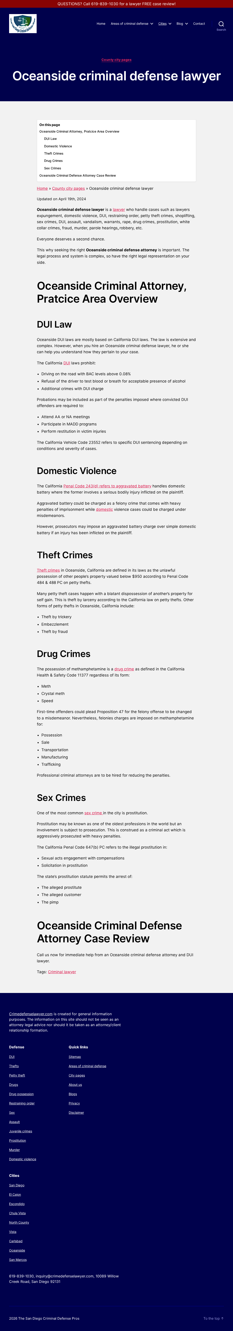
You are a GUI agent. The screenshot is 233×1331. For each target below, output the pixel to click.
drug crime (124, 669)
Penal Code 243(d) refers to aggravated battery (107, 486)
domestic (104, 509)
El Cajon (15, 1194)
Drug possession (21, 1094)
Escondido (17, 1204)
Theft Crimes (53, 153)
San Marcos (18, 1260)
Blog (180, 23)
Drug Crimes (53, 161)
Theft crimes (48, 570)
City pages (77, 1075)
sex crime (93, 813)
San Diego (16, 1185)
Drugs (13, 1085)
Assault (14, 1122)
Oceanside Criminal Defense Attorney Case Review (77, 175)
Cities (162, 23)
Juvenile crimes (20, 1131)
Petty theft (17, 1075)
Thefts (14, 1066)
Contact (199, 23)
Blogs (73, 1094)
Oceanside (17, 1250)
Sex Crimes (52, 168)
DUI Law (51, 139)
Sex (12, 1112)
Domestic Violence (58, 146)
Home (101, 23)
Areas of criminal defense (129, 23)
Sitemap (75, 1057)
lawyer (119, 209)
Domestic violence (22, 1159)
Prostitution (17, 1140)
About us (75, 1085)
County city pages (116, 60)
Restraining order (22, 1103)
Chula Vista (17, 1213)
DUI (66, 363)
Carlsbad (16, 1241)
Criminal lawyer (62, 972)
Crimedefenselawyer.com (31, 1014)
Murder (14, 1150)
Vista (12, 1232)
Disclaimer (76, 1112)
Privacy (74, 1103)
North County (19, 1222)
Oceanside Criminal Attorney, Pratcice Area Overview (79, 131)
